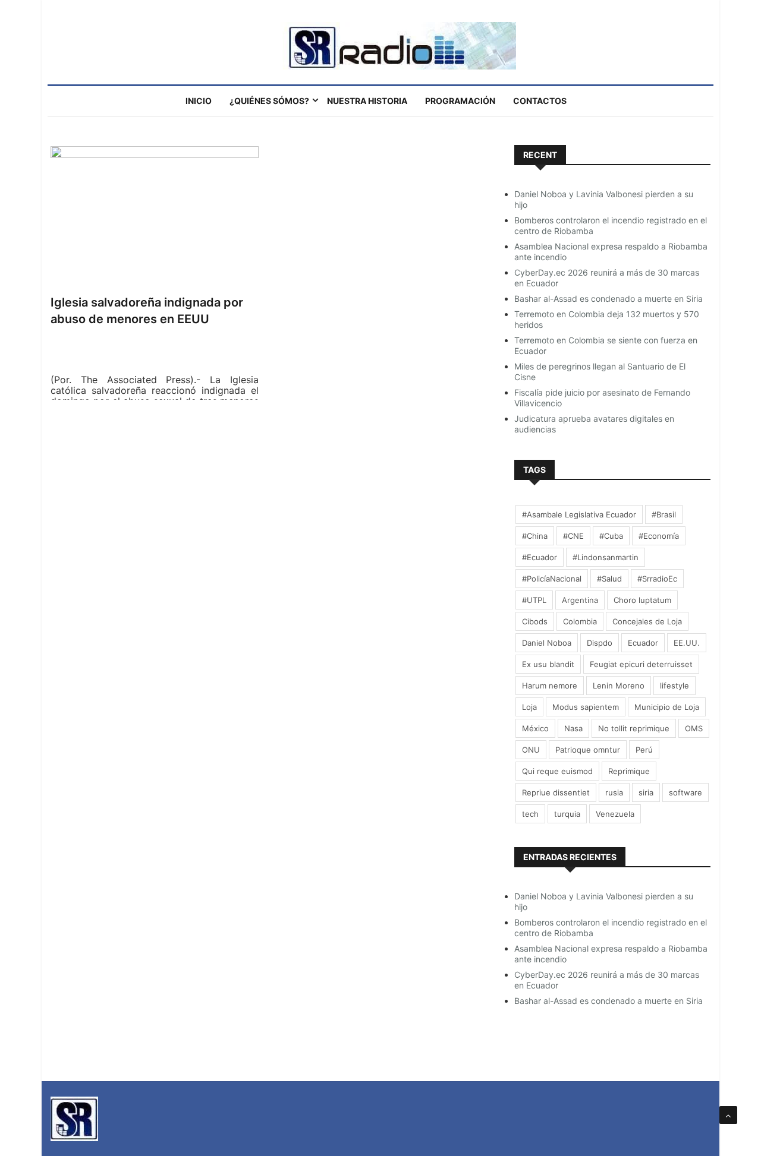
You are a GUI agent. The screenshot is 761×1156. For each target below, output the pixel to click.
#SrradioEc (657, 578)
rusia (614, 792)
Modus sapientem (585, 707)
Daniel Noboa (546, 643)
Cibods (535, 621)
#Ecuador (539, 557)
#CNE (573, 536)
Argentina (580, 600)
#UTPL (534, 600)
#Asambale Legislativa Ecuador (579, 514)
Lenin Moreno (618, 685)
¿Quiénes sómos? (269, 101)
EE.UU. (687, 643)
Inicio (198, 101)
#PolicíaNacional (551, 578)
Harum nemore (549, 685)
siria (646, 792)
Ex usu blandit (548, 664)
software (685, 792)
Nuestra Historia (367, 101)
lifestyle (674, 685)
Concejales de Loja (647, 621)
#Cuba (611, 536)
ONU (531, 749)
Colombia (580, 621)
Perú (644, 749)
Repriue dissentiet (556, 792)
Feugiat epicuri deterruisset (641, 664)
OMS (694, 728)
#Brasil (664, 514)
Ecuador (643, 643)
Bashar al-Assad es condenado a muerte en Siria (608, 298)
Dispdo (599, 643)
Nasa (573, 728)
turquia (567, 814)
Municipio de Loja (666, 707)
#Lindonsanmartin (606, 557)
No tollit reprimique (633, 728)
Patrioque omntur (587, 749)
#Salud (609, 578)
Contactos (540, 101)
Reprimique (629, 771)
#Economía (659, 536)
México (535, 728)
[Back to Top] (728, 1115)
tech (530, 814)
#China (535, 536)
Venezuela (615, 814)
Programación (460, 101)
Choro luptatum (642, 600)
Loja (529, 707)
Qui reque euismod (557, 771)
